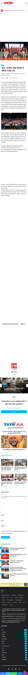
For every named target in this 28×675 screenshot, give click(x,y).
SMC (20, 602)
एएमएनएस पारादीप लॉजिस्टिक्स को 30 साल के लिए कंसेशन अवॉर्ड (13, 616)
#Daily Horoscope (5, 595)
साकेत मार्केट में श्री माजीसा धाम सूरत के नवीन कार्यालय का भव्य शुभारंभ (6, 483)
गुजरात (3, 641)
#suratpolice (20, 595)
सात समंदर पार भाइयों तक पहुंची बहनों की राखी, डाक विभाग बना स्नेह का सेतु (13, 389)
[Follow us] (26, 584)
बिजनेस (3, 634)
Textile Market (5, 604)
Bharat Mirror (23, 665)
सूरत (7, 62)
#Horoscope (13, 595)
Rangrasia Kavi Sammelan (11, 324)
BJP (8, 597)
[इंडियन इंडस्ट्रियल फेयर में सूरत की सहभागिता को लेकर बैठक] (21, 477)
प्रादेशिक (3, 636)
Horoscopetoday (18, 600)
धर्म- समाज (4, 632)
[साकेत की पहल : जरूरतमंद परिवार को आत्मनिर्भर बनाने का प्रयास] (5, 563)
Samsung (15, 602)
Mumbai (3, 602)
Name (3, 515)
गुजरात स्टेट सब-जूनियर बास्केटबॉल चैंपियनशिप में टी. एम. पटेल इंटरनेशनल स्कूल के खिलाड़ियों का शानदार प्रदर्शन (18, 569)
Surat (23, 324)
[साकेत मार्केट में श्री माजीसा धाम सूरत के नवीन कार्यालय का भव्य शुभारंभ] (7, 477)
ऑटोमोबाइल (4, 659)
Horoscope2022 (10, 600)
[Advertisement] (14, 26)
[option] (14, 385)
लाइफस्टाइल (4, 652)
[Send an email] (7, 78)
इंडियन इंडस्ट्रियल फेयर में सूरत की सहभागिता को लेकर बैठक (20, 482)
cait (11, 597)
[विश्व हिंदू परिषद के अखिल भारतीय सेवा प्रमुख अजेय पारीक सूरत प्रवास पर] (21, 462)
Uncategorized (5, 645)
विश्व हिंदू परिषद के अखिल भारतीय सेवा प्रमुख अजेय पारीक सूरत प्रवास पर (21, 469)
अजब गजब (4, 657)
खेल (2, 648)
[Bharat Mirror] (8, 3)
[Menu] (2, 3)
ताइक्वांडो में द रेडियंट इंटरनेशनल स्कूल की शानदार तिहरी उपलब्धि (13, 614)
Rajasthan (9, 602)
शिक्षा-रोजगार (4, 639)
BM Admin (5, 78)
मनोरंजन (3, 650)
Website (3, 525)
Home (3, 62)
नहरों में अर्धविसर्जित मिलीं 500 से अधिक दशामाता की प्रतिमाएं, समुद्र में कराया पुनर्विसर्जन (7, 469)
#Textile (3, 597)
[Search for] (26, 3)
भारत (3, 643)
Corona (15, 597)
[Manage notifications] (24, 672)
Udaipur (11, 604)
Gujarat (3, 600)
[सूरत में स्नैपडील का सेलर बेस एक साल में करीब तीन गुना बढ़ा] (5, 576)
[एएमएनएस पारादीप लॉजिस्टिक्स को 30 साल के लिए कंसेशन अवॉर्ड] (5, 556)
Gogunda (21, 597)
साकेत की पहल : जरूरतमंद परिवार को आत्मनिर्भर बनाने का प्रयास (13, 618)
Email (2, 520)
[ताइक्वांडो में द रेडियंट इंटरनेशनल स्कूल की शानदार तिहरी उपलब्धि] (5, 550)
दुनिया (3, 655)
